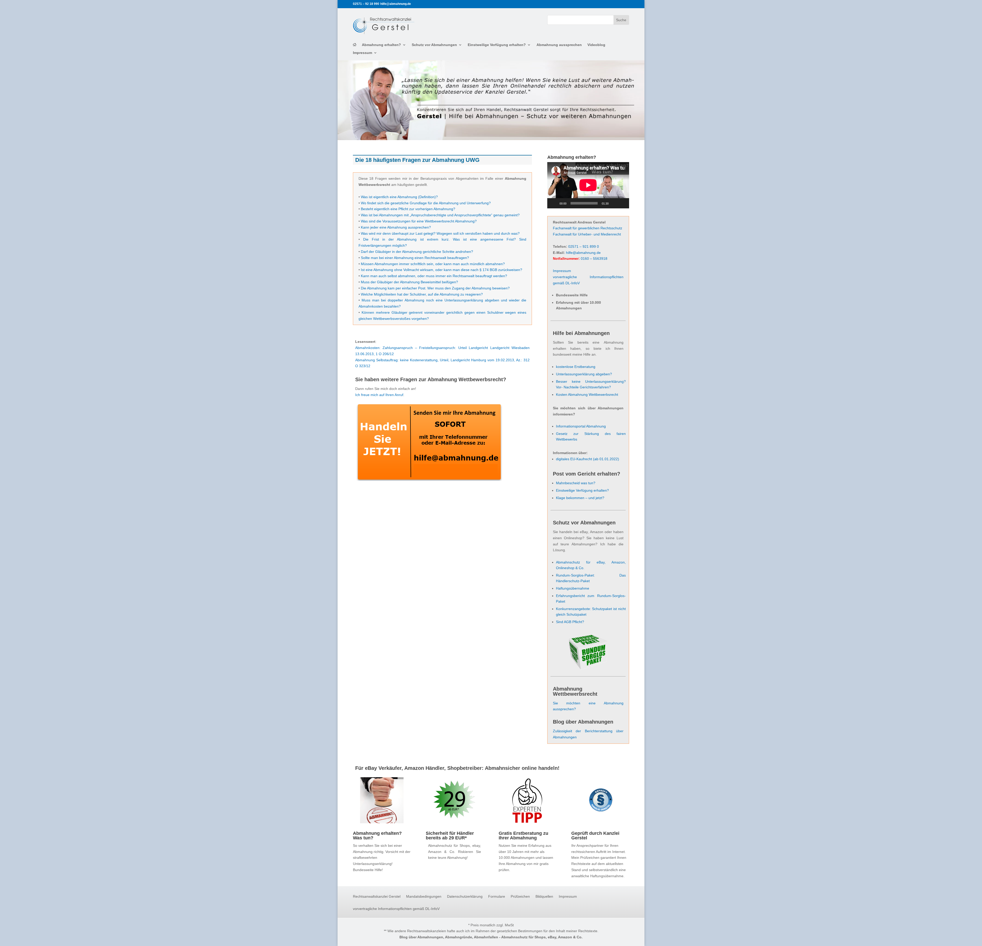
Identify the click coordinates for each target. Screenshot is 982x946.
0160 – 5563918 (594, 258)
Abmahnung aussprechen (559, 45)
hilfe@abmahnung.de (583, 253)
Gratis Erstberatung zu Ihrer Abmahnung (523, 835)
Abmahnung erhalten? (381, 45)
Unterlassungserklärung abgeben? (584, 374)
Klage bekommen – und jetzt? (580, 498)
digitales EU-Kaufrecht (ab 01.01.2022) (587, 459)
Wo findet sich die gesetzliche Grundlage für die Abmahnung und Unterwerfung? (426, 203)
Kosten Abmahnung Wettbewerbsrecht (587, 394)
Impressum (362, 53)
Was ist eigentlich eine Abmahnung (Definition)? (399, 197)
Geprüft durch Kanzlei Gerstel (595, 835)
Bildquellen (544, 896)
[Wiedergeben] (553, 203)
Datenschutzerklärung (465, 896)
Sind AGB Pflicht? (570, 622)
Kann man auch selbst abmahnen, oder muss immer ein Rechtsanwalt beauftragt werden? (434, 276)
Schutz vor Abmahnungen (434, 45)
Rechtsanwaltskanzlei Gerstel (376, 896)
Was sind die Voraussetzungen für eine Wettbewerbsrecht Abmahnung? (419, 221)
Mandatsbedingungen (423, 896)
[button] (11, 935)
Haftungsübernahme (572, 588)
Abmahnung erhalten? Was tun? (377, 835)
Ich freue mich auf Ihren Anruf (379, 395)
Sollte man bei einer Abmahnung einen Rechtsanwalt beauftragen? (415, 258)
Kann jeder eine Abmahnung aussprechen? (396, 227)
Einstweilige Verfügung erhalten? (497, 45)
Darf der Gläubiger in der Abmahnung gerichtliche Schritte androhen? (417, 252)
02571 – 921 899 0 (583, 246)
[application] (588, 185)
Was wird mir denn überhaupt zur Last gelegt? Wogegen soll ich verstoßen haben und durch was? (440, 233)
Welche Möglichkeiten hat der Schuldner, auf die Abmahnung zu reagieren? (422, 294)
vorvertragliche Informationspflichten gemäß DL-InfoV (396, 909)
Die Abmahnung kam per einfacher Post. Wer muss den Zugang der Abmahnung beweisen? (435, 288)
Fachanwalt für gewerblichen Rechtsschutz (587, 228)
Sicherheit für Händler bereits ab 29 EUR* (450, 835)
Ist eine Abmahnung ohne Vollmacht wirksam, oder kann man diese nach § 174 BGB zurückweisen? (441, 270)
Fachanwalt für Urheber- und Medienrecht (587, 234)
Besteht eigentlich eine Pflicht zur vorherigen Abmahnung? (408, 209)
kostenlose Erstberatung (575, 367)
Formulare (496, 896)
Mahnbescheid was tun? (575, 483)
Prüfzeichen (520, 896)
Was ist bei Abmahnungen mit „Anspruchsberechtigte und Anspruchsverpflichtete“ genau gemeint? (440, 215)
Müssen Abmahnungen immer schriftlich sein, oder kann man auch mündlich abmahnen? (433, 264)
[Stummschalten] (614, 203)
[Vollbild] (622, 203)
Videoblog (596, 45)
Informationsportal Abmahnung (581, 426)
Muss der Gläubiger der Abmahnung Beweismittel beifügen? (409, 282)
